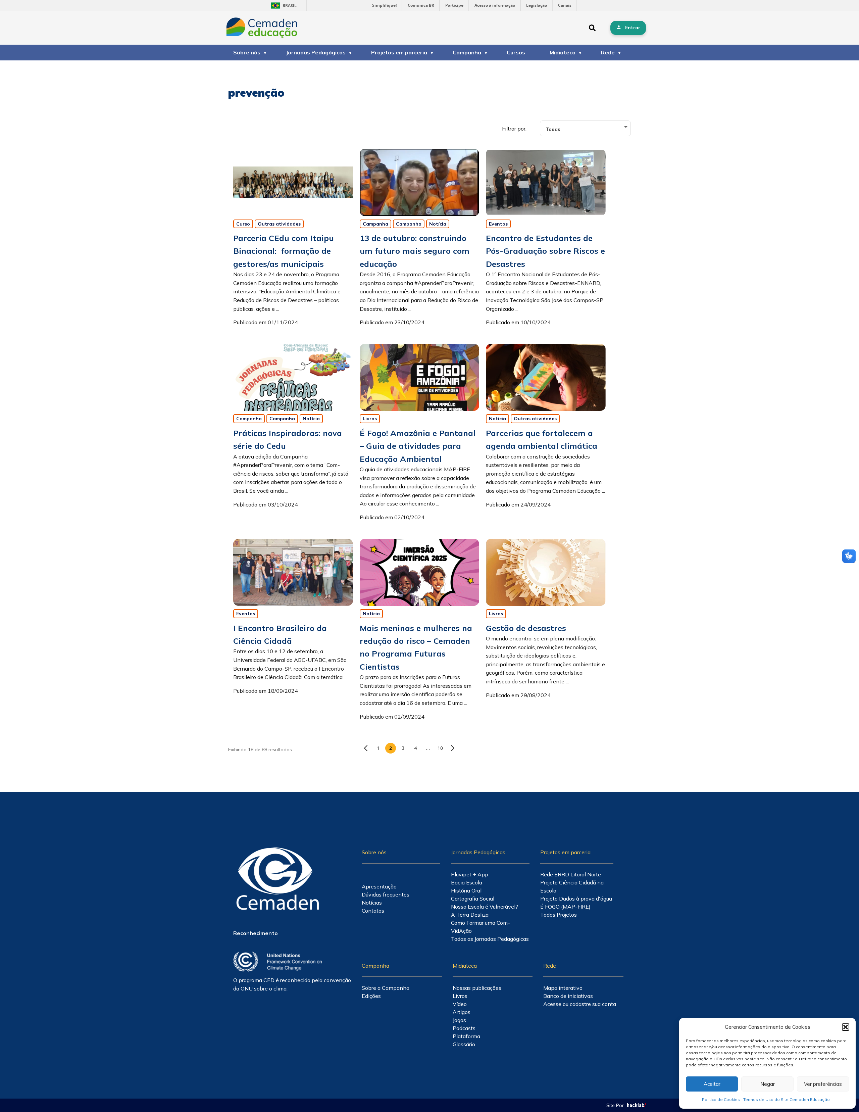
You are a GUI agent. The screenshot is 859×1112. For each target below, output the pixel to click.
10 (440, 748)
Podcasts (464, 1028)
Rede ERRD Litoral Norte (570, 874)
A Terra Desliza (470, 914)
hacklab (636, 1105)
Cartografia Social (472, 898)
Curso (243, 224)
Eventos (498, 224)
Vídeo (460, 1004)
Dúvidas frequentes (385, 894)
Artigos (461, 1012)
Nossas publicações (477, 987)
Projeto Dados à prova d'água (576, 898)
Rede (608, 52)
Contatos (373, 910)
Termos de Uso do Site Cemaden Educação (786, 1099)
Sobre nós (246, 52)
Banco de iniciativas (568, 996)
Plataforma (466, 1036)
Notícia (437, 224)
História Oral (466, 890)
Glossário (464, 1044)
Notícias (372, 902)
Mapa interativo (563, 987)
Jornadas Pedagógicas (316, 52)
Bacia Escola (466, 882)
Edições (371, 996)
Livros (370, 419)
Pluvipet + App (469, 874)
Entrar (632, 28)
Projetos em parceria (399, 52)
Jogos (459, 1020)
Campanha (467, 52)
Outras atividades (279, 224)
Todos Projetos (558, 914)
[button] (845, 1027)
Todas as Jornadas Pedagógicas (490, 938)
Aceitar (712, 1084)
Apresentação (379, 886)
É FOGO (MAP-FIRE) (565, 906)
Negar (767, 1084)
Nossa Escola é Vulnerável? (484, 906)
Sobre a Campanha (385, 987)
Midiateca (562, 52)
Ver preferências (823, 1084)
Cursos (516, 52)
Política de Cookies (721, 1099)
